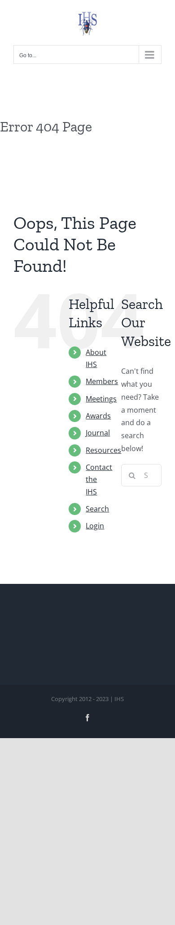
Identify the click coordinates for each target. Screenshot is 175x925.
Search (97, 509)
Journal (98, 433)
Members (102, 381)
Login (95, 526)
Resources (103, 450)
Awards (98, 416)
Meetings (101, 399)
